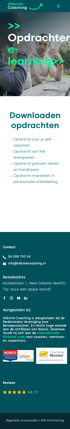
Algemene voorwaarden (22, 421)
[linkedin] (25, 298)
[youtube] (18, 298)
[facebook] (4, 298)
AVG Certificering (52, 421)
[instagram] (11, 298)
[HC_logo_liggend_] (25, 2)
